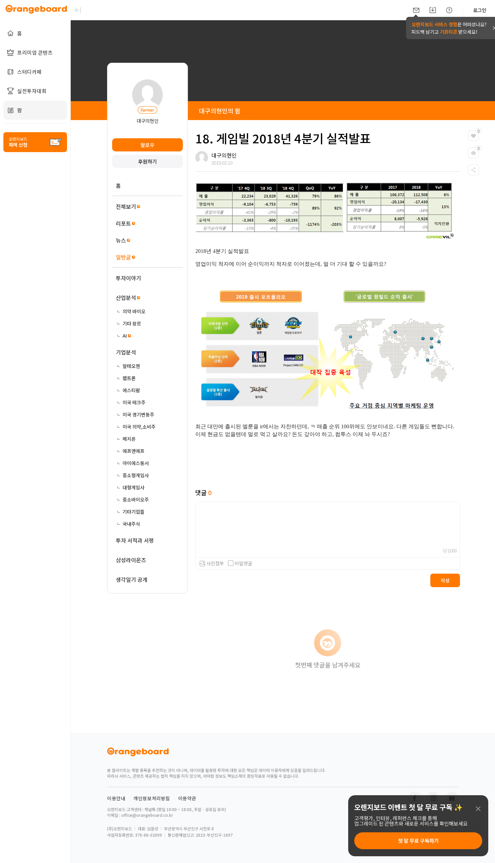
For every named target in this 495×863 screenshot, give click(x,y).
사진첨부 (215, 563)
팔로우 (147, 144)
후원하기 (147, 161)
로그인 (479, 10)
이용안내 (116, 798)
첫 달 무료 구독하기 (418, 840)
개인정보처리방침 (151, 798)
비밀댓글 (243, 563)
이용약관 (187, 798)
